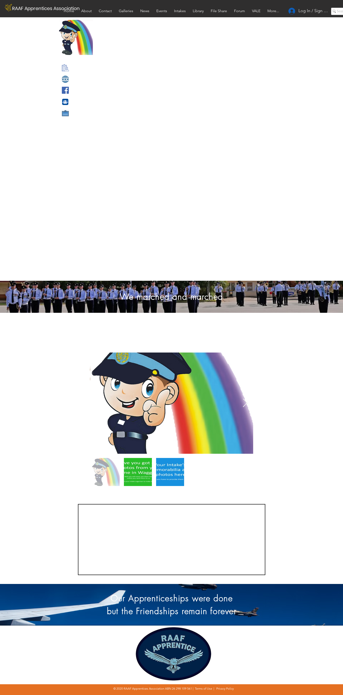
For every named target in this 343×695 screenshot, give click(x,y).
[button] (256, 11)
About (336, 633)
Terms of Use (203, 688)
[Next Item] (245, 403)
